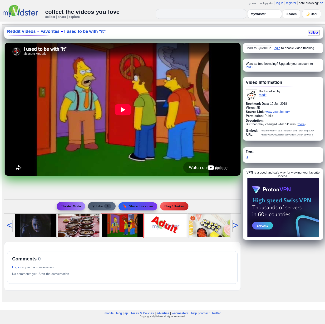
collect (313, 32)
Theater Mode (71, 206)
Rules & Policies (142, 313)
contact (204, 313)
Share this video (138, 206)
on (321, 3)
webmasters (180, 313)
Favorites (49, 31)
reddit (262, 95)
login (277, 48)
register (291, 3)
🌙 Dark (311, 14)
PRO (249, 67)
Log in (16, 267)
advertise (163, 313)
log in (279, 3)
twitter (216, 313)
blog (119, 313)
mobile (108, 313)
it (247, 157)
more (301, 124)
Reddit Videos (21, 31)
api (126, 313)
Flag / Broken (174, 206)
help (194, 313)
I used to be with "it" (85, 31)
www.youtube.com (278, 112)
